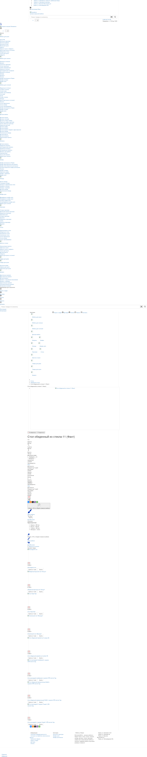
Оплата (32, 743)
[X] (33, 502)
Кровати (34, 375)
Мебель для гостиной (37, 328)
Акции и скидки (34, 740)
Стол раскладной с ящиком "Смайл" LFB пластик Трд (41, 722)
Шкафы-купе (43, 346)
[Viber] (35, 502)
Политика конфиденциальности (39, 734)
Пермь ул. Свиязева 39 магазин (42, 2)
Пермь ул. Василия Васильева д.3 (42, 3)
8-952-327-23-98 (107, 19)
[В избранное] (29, 497)
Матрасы (34, 340)
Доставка (33, 742)
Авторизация (3, 310)
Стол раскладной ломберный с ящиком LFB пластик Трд (42, 678)
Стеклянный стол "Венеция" (35, 634)
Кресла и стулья (36, 357)
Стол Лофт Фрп (31, 611)
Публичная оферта (35, 739)
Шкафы (42, 340)
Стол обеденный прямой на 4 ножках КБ (38, 656)
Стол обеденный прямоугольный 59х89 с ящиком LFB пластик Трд (44, 700)
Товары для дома (36, 363)
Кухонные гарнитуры (58, 734)
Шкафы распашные (58, 737)
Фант (29, 464)
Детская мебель (36, 334)
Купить (30, 482)
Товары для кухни (36, 369)
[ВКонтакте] (28, 502)
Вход (39, 9)
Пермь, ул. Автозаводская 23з (41, 5)
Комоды (34, 346)
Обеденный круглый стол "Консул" (36, 589)
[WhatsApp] (37, 502)
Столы (42, 352)
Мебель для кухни (37, 317)
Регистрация (34, 9)
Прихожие (35, 352)
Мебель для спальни (37, 323)
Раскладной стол (32, 567)
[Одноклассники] (31, 502)
